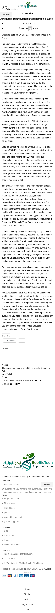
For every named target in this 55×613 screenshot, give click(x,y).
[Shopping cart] (53, 5)
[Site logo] (27, 5)
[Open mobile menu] (3, 5)
